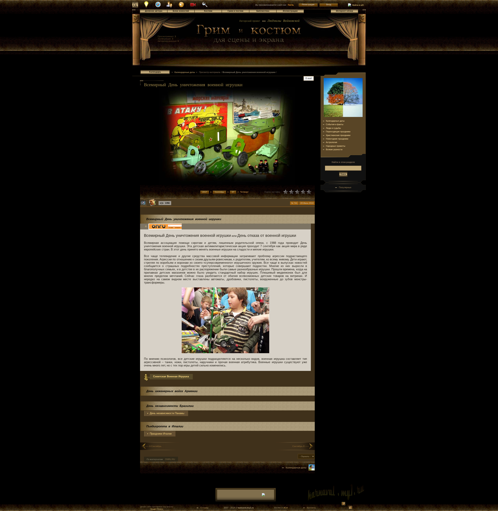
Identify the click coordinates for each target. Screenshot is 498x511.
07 (233, 192)
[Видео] (193, 4)
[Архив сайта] (205, 6)
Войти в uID (357, 5)
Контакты (311, 508)
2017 (204, 192)
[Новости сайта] (146, 7)
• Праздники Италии (159, 433)
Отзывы (204, 508)
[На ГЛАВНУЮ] (135, 7)
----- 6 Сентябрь (153, 446)
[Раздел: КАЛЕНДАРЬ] (312, 470)
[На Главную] (249, 34)
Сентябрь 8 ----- (300, 446)
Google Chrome (156, 509)
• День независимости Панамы (165, 413)
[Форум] (181, 4)
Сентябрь (219, 192)
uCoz (286, 508)
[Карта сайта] (158, 6)
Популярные (345, 187)
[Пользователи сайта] (169, 7)
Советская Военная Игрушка (171, 376)
